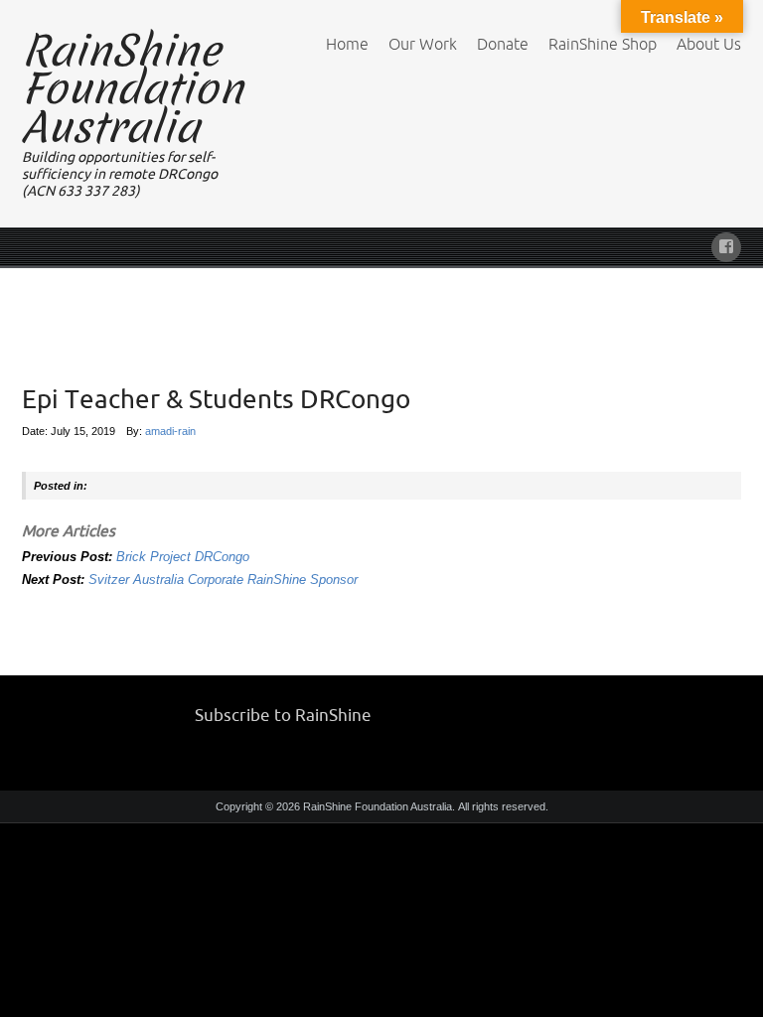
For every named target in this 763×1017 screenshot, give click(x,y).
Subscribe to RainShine (283, 714)
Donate (503, 44)
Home (347, 44)
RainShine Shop (602, 44)
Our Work (422, 44)
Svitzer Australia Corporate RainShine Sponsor (223, 579)
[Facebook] (726, 243)
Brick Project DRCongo (182, 556)
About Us (709, 44)
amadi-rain (170, 431)
